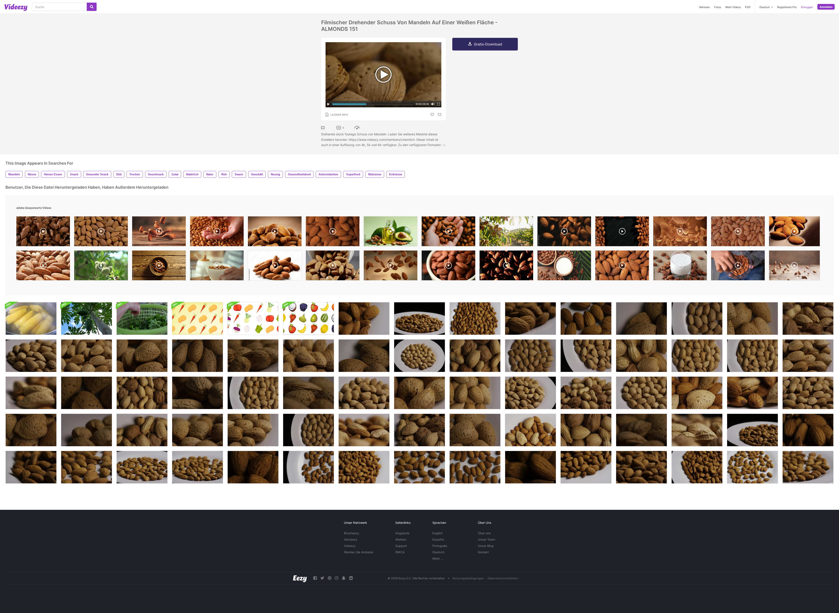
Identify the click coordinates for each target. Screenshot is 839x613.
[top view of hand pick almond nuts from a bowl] (738, 266)
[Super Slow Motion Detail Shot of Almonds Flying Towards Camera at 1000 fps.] (680, 232)
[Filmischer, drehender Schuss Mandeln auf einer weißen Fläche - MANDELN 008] (419, 467)
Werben (400, 539)
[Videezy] (16, 7)
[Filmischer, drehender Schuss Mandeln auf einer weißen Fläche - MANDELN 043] (308, 430)
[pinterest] (329, 578)
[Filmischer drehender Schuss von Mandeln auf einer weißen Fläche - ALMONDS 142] (808, 392)
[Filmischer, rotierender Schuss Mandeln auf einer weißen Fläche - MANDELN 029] (808, 430)
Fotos (717, 7)
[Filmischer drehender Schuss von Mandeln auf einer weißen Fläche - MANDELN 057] (197, 355)
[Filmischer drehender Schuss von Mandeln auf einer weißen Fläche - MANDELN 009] (586, 318)
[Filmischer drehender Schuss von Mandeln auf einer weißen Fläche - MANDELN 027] (364, 318)
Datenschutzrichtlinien (503, 578)
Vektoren (704, 7)
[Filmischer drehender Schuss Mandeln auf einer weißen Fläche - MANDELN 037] (641, 467)
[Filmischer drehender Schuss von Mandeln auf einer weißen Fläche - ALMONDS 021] (253, 467)
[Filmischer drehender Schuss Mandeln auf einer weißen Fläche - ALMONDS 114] (752, 355)
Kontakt (483, 552)
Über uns (484, 533)
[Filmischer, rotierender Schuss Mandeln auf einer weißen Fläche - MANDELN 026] (586, 467)
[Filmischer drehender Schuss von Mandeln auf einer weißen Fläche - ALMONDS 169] (530, 430)
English (437, 533)
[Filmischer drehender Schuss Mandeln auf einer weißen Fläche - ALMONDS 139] (530, 392)
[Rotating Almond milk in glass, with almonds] (680, 266)
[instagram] (336, 578)
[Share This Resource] (440, 114)
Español (438, 539)
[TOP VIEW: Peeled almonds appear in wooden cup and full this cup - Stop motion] (159, 266)
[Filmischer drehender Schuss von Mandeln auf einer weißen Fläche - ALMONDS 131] (31, 430)
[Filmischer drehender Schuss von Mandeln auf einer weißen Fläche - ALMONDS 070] (641, 392)
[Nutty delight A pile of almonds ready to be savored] (275, 266)
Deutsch (438, 552)
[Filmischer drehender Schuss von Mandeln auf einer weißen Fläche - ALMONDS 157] (31, 355)
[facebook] (315, 578)
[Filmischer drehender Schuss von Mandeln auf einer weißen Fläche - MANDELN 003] (475, 467)
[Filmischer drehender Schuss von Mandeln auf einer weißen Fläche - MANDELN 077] (253, 430)
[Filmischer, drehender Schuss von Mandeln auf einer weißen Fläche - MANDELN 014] (86, 467)
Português (439, 546)
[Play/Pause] (328, 104)
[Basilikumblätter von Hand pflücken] (142, 318)
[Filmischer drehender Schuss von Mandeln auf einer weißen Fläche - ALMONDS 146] (808, 355)
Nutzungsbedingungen (468, 578)
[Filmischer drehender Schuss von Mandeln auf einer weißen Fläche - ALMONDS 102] (253, 355)
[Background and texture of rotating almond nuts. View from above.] (622, 266)
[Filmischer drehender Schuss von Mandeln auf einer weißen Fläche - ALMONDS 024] (697, 467)
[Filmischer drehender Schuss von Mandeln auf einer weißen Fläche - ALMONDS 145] (86, 355)
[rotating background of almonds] (101, 232)
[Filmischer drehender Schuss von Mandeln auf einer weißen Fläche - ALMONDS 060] (86, 392)
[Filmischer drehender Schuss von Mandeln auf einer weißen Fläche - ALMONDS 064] (419, 355)
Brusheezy (351, 533)
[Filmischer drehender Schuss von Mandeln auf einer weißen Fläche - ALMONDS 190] (31, 392)
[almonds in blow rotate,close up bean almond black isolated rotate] (448, 266)
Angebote (402, 533)
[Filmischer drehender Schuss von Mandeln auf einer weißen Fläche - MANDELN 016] (475, 318)
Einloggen (807, 7)
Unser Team (486, 539)
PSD (748, 7)
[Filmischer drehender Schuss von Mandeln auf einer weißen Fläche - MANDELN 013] (808, 467)
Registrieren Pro (787, 7)
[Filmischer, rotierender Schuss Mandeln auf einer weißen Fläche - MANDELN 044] (530, 355)
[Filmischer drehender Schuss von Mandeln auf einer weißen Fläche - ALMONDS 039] (31, 467)
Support (401, 546)
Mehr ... (437, 558)
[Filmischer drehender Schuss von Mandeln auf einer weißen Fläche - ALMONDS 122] (475, 392)
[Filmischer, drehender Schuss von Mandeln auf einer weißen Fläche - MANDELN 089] (475, 430)
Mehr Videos (733, 7)
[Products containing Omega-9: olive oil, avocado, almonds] (390, 232)
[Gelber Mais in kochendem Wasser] (31, 318)
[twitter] (322, 578)
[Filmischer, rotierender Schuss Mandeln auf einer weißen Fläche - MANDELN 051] (697, 318)
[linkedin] (351, 578)
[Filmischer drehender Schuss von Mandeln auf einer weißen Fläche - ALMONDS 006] (752, 467)
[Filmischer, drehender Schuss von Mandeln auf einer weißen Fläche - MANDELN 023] (364, 467)
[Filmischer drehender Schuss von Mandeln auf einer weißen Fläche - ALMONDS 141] (364, 392)
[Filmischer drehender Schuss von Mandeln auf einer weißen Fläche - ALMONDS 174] (697, 392)
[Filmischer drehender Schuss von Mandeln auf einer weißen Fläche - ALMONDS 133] (641, 318)
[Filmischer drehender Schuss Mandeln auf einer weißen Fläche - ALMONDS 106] (86, 430)
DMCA (400, 552)
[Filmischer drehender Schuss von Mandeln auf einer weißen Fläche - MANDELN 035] (752, 430)
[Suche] (92, 7)
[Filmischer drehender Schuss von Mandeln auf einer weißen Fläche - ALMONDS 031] (530, 467)
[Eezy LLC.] (300, 578)
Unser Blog (486, 546)
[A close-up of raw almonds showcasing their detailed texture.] (275, 232)
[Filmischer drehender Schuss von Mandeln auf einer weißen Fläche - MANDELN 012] (142, 467)
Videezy (350, 546)
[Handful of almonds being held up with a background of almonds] (448, 232)
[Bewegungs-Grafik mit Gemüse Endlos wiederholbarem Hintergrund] (197, 318)
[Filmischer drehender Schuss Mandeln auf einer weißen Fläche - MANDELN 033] (419, 318)
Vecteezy (350, 539)
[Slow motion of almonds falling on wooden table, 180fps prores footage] (794, 266)
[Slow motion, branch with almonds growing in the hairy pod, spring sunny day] (101, 266)
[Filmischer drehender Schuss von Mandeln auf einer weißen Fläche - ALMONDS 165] (197, 430)
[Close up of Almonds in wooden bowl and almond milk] (564, 266)
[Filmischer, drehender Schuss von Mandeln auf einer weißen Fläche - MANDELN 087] (364, 355)
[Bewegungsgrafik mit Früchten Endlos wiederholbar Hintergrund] (308, 318)
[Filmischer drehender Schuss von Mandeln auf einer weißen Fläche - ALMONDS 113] (697, 355)
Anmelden (826, 7)
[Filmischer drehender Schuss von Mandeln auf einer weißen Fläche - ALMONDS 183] (752, 392)
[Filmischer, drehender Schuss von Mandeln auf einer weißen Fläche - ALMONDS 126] (752, 318)
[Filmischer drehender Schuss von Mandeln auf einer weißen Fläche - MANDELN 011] (197, 467)
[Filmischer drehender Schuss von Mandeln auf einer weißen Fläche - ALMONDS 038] (530, 318)
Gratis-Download (488, 44)
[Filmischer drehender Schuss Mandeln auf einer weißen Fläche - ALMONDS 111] (253, 392)
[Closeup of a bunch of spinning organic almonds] (332, 232)
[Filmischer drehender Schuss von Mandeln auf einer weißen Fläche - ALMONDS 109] (641, 430)
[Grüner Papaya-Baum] (86, 318)
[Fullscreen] (438, 104)
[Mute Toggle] (433, 104)
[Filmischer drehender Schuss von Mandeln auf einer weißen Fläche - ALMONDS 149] (308, 355)
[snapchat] (344, 578)
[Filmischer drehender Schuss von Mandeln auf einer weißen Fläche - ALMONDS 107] (308, 392)
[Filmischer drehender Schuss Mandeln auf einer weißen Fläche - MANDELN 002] (308, 467)
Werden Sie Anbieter (358, 552)
